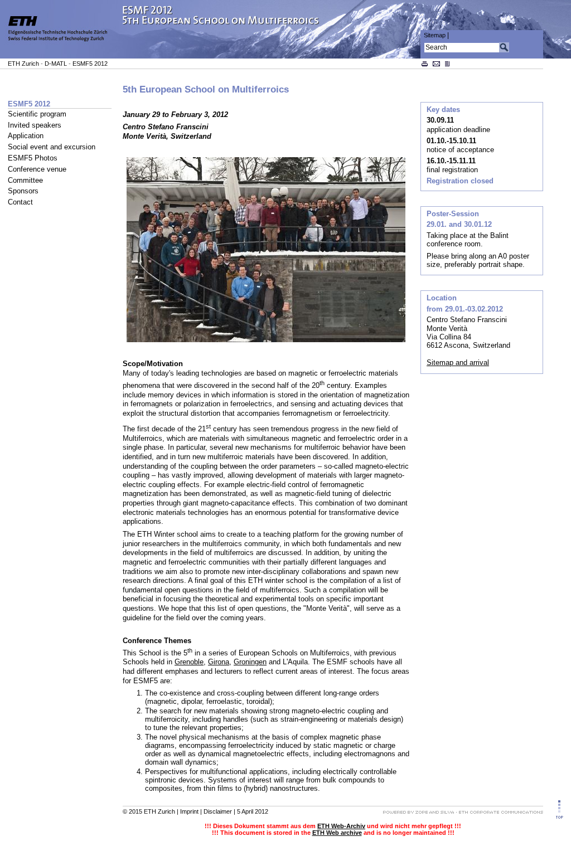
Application (25, 136)
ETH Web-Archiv (341, 826)
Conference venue (37, 169)
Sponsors (23, 191)
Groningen (250, 662)
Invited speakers (34, 125)
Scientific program (37, 114)
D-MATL (56, 63)
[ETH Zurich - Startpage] (61, 56)
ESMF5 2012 (90, 63)
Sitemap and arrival (458, 362)
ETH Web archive (337, 832)
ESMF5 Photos (32, 158)
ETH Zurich (23, 63)
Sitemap (435, 35)
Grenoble (189, 662)
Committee (25, 180)
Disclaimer (218, 811)
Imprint (189, 811)
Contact (20, 202)
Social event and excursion (51, 147)
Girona (218, 662)
